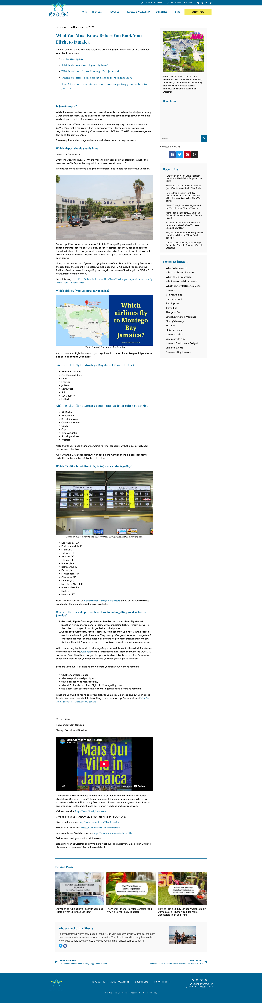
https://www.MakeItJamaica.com (90, 811)
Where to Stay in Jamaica (180, 272)
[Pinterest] (211, 3)
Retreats (170, 325)
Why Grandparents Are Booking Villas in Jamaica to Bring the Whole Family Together (185, 235)
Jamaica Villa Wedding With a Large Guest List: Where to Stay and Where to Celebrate (184, 245)
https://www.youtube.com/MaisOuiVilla (112, 832)
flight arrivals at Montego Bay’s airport (102, 600)
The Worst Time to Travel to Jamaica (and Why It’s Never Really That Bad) (183, 187)
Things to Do (173, 312)
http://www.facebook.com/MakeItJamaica (99, 822)
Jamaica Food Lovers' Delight (182, 343)
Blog (177, 12)
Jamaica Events (174, 347)
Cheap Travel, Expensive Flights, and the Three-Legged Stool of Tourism (183, 206)
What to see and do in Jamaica (182, 281)
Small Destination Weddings (181, 316)
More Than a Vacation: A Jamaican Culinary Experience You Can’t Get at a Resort (184, 215)
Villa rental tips (174, 294)
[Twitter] (206, 3)
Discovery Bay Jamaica (178, 352)
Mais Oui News (174, 330)
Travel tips (171, 307)
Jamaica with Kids (175, 338)
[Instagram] (202, 3)
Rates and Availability (138, 12)
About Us (114, 12)
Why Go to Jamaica (176, 268)
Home (84, 12)
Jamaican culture (175, 334)
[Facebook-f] (198, 3)
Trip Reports (172, 303)
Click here (86, 651)
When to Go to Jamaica (178, 276)
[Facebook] (172, 154)
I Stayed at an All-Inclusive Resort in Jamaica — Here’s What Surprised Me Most (184, 178)
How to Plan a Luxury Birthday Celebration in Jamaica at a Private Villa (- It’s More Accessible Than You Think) (183, 197)
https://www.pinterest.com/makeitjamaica (100, 827)
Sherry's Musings (175, 321)
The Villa (97, 12)
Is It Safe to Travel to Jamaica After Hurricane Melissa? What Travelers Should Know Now (183, 225)
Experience (161, 12)
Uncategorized (174, 299)
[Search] (204, 138)
